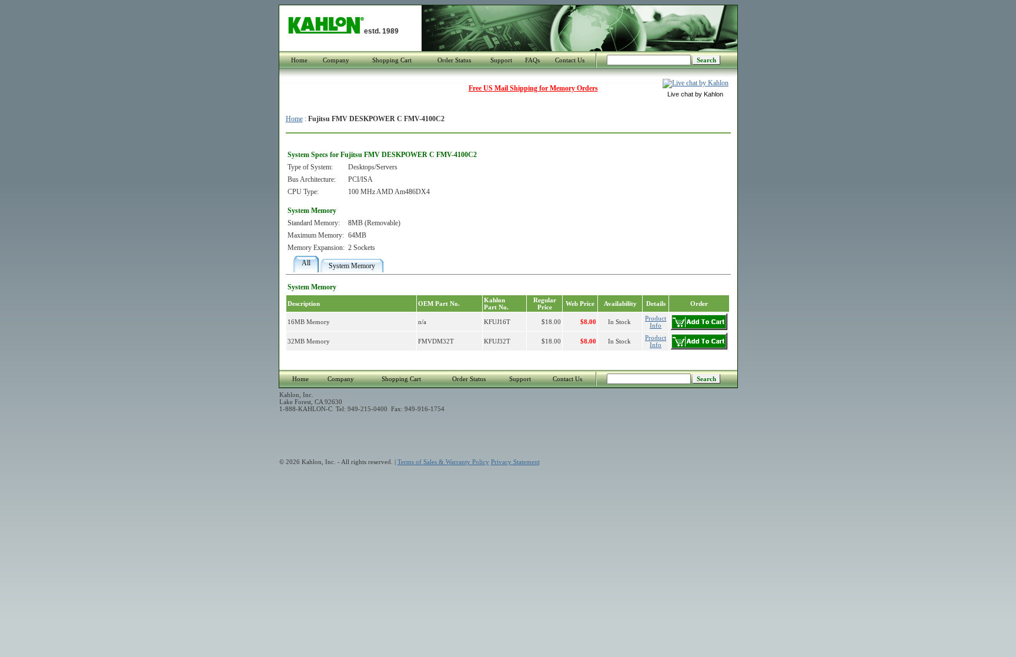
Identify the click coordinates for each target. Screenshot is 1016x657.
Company (336, 60)
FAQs (532, 60)
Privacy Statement (515, 461)
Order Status (454, 60)
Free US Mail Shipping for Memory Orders (533, 88)
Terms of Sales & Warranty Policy (443, 461)
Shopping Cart (392, 60)
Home (299, 60)
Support (501, 60)
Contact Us (569, 60)
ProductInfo (655, 322)
